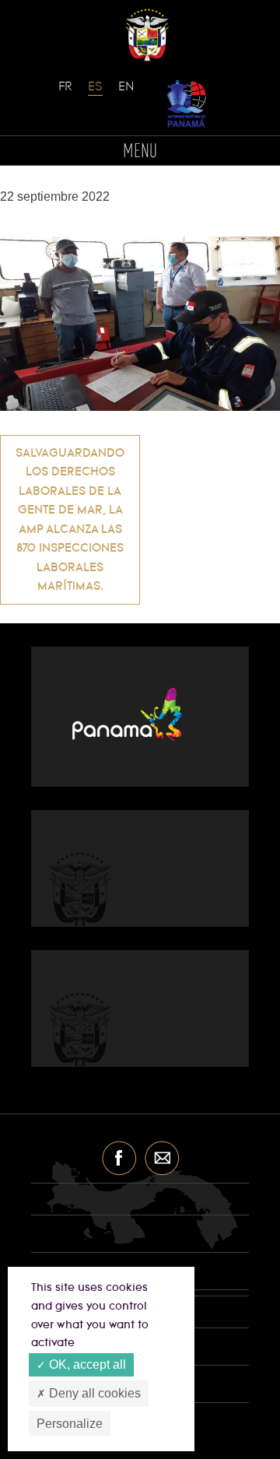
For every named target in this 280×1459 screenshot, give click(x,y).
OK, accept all (86, 1364)
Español (95, 94)
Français (66, 94)
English (126, 94)
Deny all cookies (93, 1393)
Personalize (70, 1423)
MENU (140, 152)
